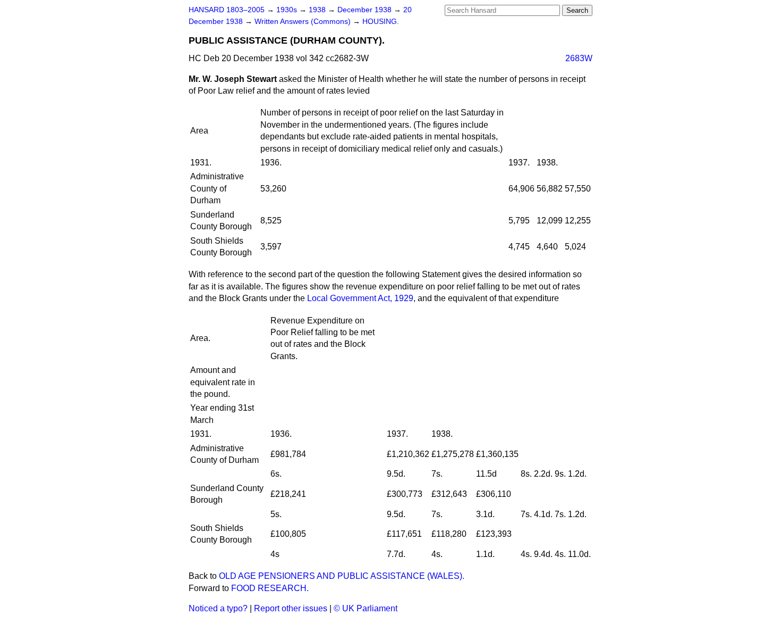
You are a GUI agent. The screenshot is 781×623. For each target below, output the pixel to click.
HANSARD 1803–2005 (227, 10)
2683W (578, 58)
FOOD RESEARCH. (270, 588)
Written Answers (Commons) (303, 22)
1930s (287, 10)
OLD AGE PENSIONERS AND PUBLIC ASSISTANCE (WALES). (341, 575)
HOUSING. (380, 22)
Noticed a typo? (218, 608)
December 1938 (365, 10)
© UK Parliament (365, 608)
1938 (318, 10)
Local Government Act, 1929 (360, 298)
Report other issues (290, 608)
